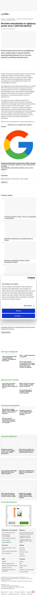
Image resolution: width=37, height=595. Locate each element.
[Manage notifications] (33, 591)
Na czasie (5, 545)
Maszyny (22, 530)
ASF (21, 563)
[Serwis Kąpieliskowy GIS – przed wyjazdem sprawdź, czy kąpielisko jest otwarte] (9, 354)
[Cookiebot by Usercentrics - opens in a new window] (27, 278)
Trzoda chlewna (24, 571)
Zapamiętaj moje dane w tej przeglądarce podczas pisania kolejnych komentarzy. (18, 328)
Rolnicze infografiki (20, 592)
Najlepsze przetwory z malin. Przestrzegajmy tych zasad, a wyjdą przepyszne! (8, 451)
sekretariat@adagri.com (7, 588)
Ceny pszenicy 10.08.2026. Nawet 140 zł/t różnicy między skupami (9, 472)
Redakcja (29, 594)
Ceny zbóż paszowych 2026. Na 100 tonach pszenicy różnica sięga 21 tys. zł (9, 385)
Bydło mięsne (23, 565)
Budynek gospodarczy (8, 563)
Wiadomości (4, 592)
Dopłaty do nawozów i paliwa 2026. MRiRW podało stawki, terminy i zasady (25, 495)
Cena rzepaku (6, 540)
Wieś (3, 559)
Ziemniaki (22, 556)
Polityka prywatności (13, 594)
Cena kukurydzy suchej (8, 532)
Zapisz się (4, 182)
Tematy (11, 592)
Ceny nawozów (6, 542)
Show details (28, 305)
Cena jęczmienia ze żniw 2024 (8, 548)
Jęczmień (22, 547)
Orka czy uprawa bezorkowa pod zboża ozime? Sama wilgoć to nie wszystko (9, 420)
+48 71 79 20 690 (8, 587)
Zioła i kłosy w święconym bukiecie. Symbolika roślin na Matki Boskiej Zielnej (26, 451)
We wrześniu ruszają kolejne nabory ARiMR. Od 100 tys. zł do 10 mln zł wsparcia (9, 411)
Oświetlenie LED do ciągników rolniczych (25, 536)
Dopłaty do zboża (7, 567)
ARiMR (4, 561)
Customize (17, 316)
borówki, (22, 168)
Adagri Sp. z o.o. (24, 577)
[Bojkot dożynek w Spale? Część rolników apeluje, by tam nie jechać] (25, 381)
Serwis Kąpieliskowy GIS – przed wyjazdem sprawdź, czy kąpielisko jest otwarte (9, 358)
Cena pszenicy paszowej (8, 538)
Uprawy (22, 545)
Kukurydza (22, 550)
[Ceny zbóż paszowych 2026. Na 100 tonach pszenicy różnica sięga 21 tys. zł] (8, 381)
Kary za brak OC (6, 553)
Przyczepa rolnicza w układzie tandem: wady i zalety (26, 541)
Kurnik (21, 567)
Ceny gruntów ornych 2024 (9, 551)
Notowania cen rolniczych (9, 530)
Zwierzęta (22, 559)
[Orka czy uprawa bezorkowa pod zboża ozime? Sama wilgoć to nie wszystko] (8, 416)
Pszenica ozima (24, 552)
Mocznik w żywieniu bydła (26, 569)
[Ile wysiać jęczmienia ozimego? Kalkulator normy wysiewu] (26, 388)
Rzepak (22, 554)
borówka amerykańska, (12, 168)
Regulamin (4, 594)
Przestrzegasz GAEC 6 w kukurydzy (9, 570)
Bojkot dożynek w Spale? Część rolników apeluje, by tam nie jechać (27, 385)
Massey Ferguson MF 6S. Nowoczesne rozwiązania (27, 533)
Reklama (23, 594)
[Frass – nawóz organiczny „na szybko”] (21, 353)
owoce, (27, 168)
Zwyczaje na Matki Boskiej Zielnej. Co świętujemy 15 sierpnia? (26, 472)
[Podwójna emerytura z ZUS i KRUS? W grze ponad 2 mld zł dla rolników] (27, 408)
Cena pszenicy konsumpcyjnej (6, 535)
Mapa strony (29, 592)
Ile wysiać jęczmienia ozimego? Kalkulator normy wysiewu (26, 391)
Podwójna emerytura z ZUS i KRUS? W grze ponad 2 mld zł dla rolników (26, 412)
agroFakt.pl (12, 29)
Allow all (18, 311)
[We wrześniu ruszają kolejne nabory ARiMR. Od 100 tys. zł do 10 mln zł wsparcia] (9, 407)
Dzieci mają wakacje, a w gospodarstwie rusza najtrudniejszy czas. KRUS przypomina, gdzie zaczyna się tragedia (27, 364)
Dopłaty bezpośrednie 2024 (9, 565)
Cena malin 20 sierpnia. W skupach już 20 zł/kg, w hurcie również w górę (8, 495)
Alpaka (21, 561)
